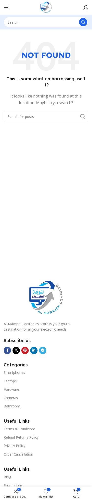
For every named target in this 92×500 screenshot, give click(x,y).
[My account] (86, 7)
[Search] (83, 22)
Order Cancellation (18, 454)
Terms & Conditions (20, 429)
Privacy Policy (14, 445)
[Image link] (46, 297)
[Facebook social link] (7, 350)
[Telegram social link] (42, 350)
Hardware (11, 389)
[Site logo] (46, 6)
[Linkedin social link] (34, 350)
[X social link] (16, 350)
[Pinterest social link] (25, 350)
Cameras (11, 397)
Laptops (10, 381)
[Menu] (6, 7)
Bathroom (12, 406)
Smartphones (14, 372)
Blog (7, 477)
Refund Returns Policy (21, 437)
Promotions (13, 485)
